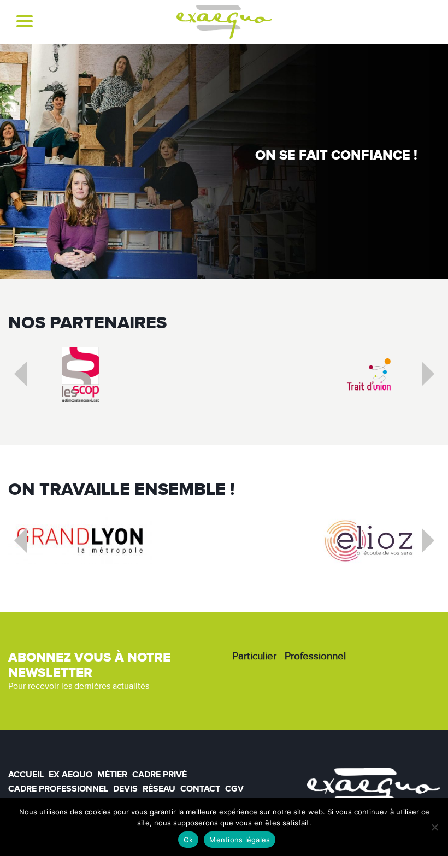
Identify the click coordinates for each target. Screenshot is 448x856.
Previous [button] (29, 376)
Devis (125, 788)
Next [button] (436, 376)
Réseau (159, 788)
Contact (200, 788)
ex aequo (70, 774)
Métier (112, 774)
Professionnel (315, 656)
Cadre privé (159, 774)
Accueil (26, 774)
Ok (188, 839)
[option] (80, 374)
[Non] (434, 827)
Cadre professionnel (58, 788)
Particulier (254, 656)
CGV (234, 788)
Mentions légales (239, 839)
